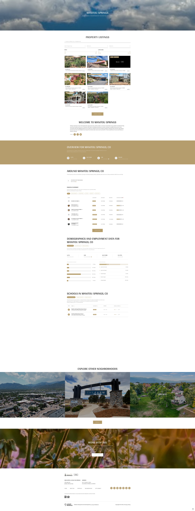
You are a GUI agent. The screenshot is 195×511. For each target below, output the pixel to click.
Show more (97, 230)
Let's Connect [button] (97, 454)
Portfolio (79, 488)
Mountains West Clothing (74, 223)
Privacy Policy (127, 504)
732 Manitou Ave (74, 225)
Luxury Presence (95, 504)
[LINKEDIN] (114, 488)
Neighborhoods (88, 488)
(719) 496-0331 (67, 482)
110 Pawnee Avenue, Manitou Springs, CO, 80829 (78, 310)
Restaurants (74, 193)
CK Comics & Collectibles (76, 218)
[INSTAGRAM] (111, 488)
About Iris (72, 488)
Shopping (81, 193)
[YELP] (129, 488)
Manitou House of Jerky (76, 209)
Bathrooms (89, 46)
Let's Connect (98, 488)
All (69, 193)
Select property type (68, 46)
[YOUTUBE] (117, 488)
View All (97, 422)
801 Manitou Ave (74, 215)
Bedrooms (111, 46)
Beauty (92, 193)
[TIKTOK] (120, 488)
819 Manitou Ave (74, 206)
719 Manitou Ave (74, 219)
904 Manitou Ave (74, 210)
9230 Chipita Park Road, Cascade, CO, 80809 (78, 315)
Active (87, 193)
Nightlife (97, 193)
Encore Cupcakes (75, 201)
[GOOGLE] (123, 488)
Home (65, 488)
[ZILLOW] (126, 488)
